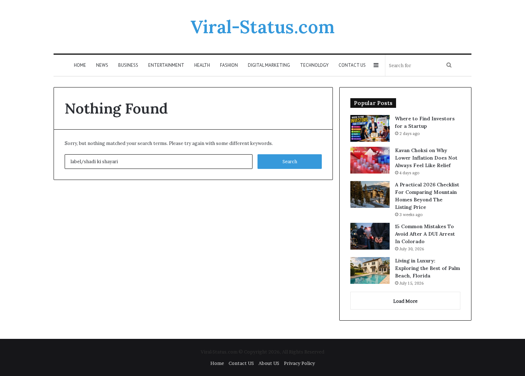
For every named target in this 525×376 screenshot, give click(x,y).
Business (128, 65)
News (102, 65)
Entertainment (166, 65)
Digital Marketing (269, 65)
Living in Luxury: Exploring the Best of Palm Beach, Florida (427, 268)
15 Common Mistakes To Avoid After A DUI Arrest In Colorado (425, 234)
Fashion (229, 65)
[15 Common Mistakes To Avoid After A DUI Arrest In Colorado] (370, 236)
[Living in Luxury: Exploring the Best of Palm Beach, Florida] (370, 270)
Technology (314, 65)
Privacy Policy (299, 363)
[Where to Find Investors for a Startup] (370, 128)
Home (80, 65)
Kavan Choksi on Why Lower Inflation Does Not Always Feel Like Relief (426, 158)
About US (269, 363)
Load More (405, 301)
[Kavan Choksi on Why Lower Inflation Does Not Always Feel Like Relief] (370, 160)
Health (202, 65)
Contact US (352, 65)
